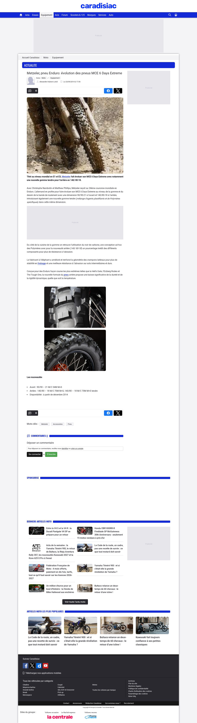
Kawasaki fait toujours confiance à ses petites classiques (148, 641)
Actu (27, 15)
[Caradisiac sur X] (32, 666)
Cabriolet (61, 687)
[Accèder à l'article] (36, 531)
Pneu (70, 424)
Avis (57, 15)
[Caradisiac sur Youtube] (45, 666)
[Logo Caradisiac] (98, 11)
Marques (91, 15)
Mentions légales (134, 686)
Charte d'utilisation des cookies (140, 691)
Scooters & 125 (77, 15)
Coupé (60, 685)
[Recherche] (170, 15)
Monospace (27, 695)
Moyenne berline (29, 687)
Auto (111, 15)
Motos (94, 685)
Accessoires (58, 424)
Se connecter (35, 454)
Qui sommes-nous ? (112, 703)
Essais (35, 15)
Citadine (26, 685)
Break (25, 692)
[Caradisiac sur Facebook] (26, 666)
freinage (42, 263)
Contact (66, 703)
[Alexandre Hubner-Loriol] (31, 84)
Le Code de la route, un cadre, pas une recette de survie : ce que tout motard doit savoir (108, 548)
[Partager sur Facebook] (109, 90)
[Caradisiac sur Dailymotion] (39, 666)
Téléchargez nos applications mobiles (43, 673)
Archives (131, 681)
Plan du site (132, 684)
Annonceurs (77, 703)
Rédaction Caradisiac (94, 703)
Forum (65, 15)
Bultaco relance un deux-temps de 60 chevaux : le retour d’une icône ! (106, 589)
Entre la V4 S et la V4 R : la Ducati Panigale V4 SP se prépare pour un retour (59, 531)
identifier (65, 449)
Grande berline (28, 690)
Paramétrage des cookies (138, 694)
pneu (66, 274)
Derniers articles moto (39, 521)
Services (102, 15)
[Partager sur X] (118, 90)
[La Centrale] (60, 719)
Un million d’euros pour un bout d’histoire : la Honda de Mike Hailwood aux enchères (60, 589)
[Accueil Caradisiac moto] (21, 15)
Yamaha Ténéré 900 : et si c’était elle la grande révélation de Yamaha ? (107, 568)
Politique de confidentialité (138, 689)
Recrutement (129, 703)
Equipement (46, 15)
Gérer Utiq (132, 696)
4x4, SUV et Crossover (66, 690)
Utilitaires (61, 695)
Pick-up (60, 692)
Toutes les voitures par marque (104, 690)
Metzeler (66, 176)
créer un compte (77, 449)
